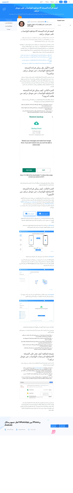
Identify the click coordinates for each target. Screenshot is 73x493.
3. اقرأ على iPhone (8, 26)
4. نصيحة (8, 29)
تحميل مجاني (44, 213)
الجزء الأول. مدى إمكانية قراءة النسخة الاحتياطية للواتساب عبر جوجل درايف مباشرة (36, 55)
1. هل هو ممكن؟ (9, 19)
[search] (70, 25)
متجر (48, 1)
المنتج (41, 1)
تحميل (61, 1)
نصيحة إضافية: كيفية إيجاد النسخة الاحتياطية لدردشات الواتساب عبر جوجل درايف (37, 63)
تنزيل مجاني (53, 425)
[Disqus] (36, 454)
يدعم (57, 1)
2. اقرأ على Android (8, 23)
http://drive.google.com (38, 367)
